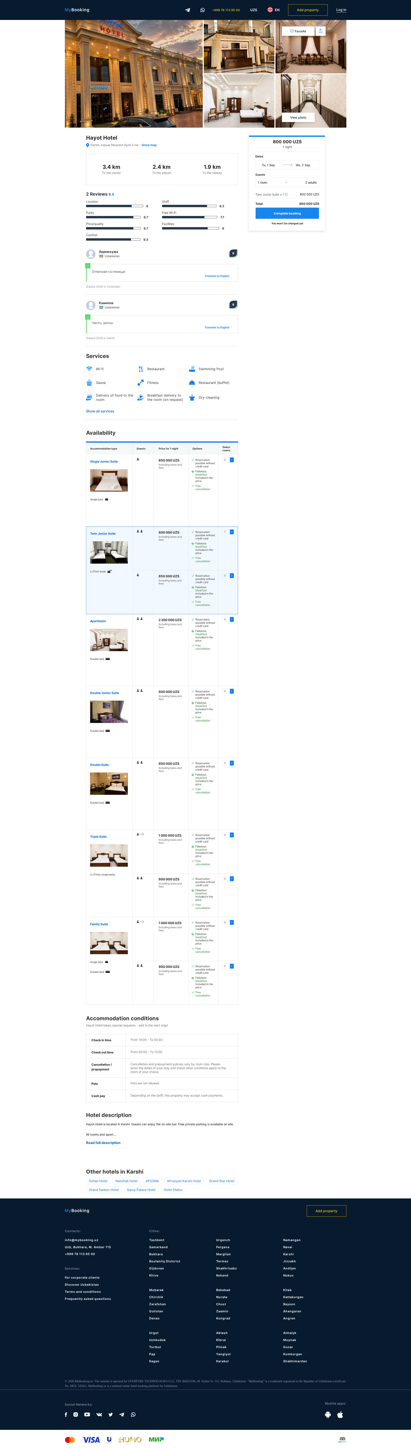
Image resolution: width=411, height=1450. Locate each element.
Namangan (292, 1240)
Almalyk (289, 1333)
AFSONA (152, 1181)
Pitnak (221, 1347)
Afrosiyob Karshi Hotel (184, 1181)
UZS (253, 10)
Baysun (289, 1304)
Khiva (153, 1275)
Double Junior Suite (104, 693)
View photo (298, 117)
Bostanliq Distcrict (164, 1261)
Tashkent (156, 1240)
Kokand (222, 1275)
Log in (341, 10)
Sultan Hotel (98, 1181)
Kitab (287, 1290)
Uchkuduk (157, 1340)
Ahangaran (292, 1311)
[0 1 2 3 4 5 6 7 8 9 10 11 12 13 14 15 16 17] (228, 531)
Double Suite (99, 764)
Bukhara (156, 1254)
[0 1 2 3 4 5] (228, 834)
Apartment (98, 621)
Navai (287, 1247)
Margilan (223, 1254)
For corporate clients (82, 1277)
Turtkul (155, 1347)
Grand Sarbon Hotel (104, 1190)
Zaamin (222, 1311)
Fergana (222, 1247)
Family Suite (99, 924)
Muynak (289, 1340)
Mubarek (156, 1290)
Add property (308, 10)
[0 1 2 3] (228, 459)
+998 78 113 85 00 (226, 10)
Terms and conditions (83, 1291)
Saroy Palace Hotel (141, 1190)
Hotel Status (173, 1190)
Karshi (288, 1254)
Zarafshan (157, 1304)
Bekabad (223, 1290)
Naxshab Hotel (127, 1181)
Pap (152, 1354)
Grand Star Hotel (221, 1181)
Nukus (288, 1275)
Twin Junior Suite (103, 533)
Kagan (154, 1361)
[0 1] (228, 619)
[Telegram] (187, 10)
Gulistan (156, 1311)
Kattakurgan (293, 1297)
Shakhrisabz (226, 1268)
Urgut (154, 1333)
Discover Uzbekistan (82, 1284)
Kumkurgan (292, 1354)
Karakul (222, 1361)
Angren (289, 1318)
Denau (154, 1318)
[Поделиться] (321, 31)
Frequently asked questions (88, 1299)
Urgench (223, 1240)
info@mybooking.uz (81, 1240)
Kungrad (223, 1318)
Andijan (289, 1268)
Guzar (288, 1347)
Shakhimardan (295, 1361)
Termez (222, 1261)
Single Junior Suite (104, 461)
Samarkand (158, 1247)
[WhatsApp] (202, 10)
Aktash (222, 1333)
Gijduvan (156, 1268)
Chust (221, 1304)
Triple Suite (98, 836)
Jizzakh (289, 1261)
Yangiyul (223, 1354)
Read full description (103, 1143)
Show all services (100, 411)
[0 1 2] (228, 763)
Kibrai (221, 1340)
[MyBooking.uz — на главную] (77, 10)
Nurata (221, 1297)
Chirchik (156, 1297)
